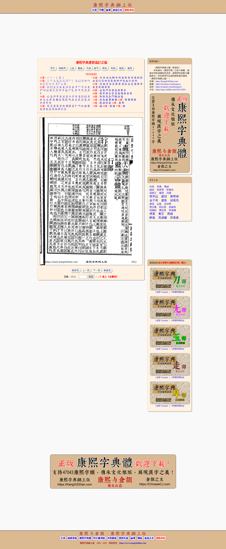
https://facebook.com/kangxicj (168, 84)
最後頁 (107, 270)
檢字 (96, 68)
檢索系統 (72, 538)
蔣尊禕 (174, 196)
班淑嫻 (172, 210)
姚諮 (151, 189)
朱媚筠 (172, 207)
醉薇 (152, 217)
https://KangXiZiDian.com (167, 81)
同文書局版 (99, 538)
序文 (52, 68)
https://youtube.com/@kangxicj (169, 87)
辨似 (104, 68)
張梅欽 (153, 210)
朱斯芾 (160, 189)
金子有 (153, 200)
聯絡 (139, 538)
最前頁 (75, 270)
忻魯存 (170, 189)
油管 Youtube (162, 292)
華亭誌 (153, 196)
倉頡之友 (117, 10)
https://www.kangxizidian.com (132, 543)
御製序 (62, 68)
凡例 (88, 68)
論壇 (108, 10)
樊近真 (162, 210)
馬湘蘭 (162, 217)
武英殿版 (112, 538)
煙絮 (152, 213)
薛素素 (174, 217)
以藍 (159, 204)
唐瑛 (151, 204)
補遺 (121, 68)
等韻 (113, 68)
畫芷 (161, 213)
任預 (151, 186)
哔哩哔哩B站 (178, 292)
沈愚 (168, 193)
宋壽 (159, 186)
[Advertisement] (113, 36)
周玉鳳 (153, 207)
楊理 (161, 193)
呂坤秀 (167, 204)
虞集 (164, 200)
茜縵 (170, 213)
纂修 (80, 68)
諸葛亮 (174, 200)
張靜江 (153, 193)
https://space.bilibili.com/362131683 (171, 89)
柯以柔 (162, 207)
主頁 (94, 10)
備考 (129, 68)
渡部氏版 (123, 538)
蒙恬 (164, 196)
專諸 (166, 186)
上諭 (71, 68)
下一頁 (96, 270)
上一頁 (85, 270)
